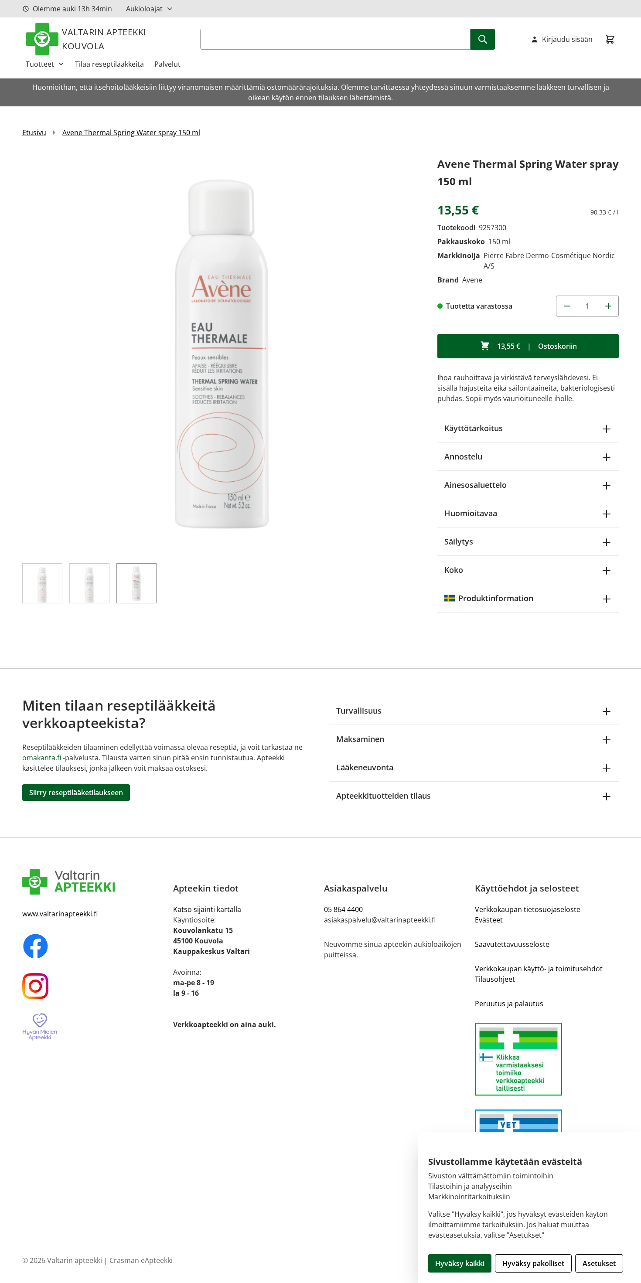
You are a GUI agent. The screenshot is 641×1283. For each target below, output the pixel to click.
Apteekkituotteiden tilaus (383, 795)
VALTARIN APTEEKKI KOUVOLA (104, 39)
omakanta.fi (41, 757)
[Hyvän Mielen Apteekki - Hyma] (94, 1027)
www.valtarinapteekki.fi (60, 914)
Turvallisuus (359, 710)
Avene (472, 280)
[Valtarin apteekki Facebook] (94, 946)
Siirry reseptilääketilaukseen (76, 792)
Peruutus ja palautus (509, 1003)
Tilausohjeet (495, 979)
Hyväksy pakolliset (533, 1263)
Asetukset (599, 1263)
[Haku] (483, 39)
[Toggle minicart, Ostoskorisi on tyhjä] (610, 39)
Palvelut (167, 64)
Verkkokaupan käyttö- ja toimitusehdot (539, 968)
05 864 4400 (343, 909)
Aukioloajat (144, 9)
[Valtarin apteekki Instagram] (94, 986)
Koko (453, 570)
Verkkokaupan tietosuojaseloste (527, 909)
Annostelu (463, 456)
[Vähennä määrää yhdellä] (566, 306)
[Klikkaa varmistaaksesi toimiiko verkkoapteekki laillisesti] (547, 1059)
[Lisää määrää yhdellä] (608, 306)
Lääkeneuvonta (364, 767)
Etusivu (34, 132)
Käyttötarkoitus (473, 428)
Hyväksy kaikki (459, 1263)
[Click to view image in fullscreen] (221, 354)
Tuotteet (40, 64)
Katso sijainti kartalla (207, 909)
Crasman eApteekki (141, 1260)
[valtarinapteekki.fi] (94, 882)
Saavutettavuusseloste (512, 944)
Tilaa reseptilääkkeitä (109, 64)
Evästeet (489, 920)
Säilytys (458, 541)
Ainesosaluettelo (475, 485)
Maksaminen (360, 739)
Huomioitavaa (470, 513)
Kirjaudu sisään (567, 39)
